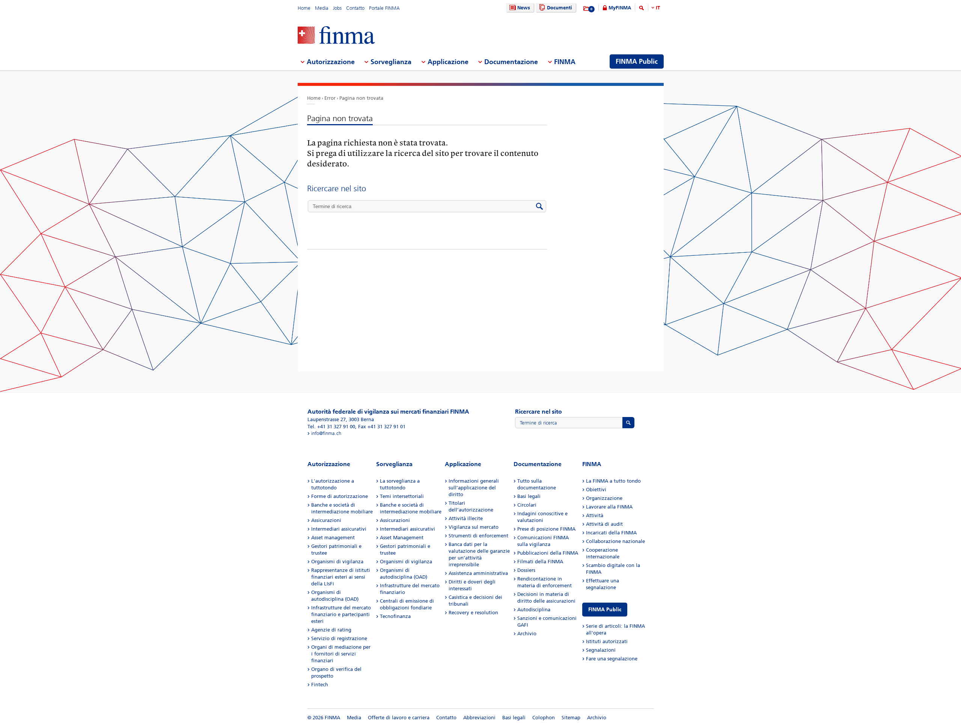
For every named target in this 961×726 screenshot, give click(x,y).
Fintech (319, 684)
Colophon (543, 717)
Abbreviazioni (479, 717)
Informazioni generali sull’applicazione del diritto (474, 487)
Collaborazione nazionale (615, 541)
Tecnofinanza (395, 616)
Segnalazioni (601, 650)
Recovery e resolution (473, 612)
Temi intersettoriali (402, 496)
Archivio (526, 633)
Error (330, 98)
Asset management (333, 537)
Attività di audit (604, 524)
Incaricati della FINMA (611, 533)
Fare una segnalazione (611, 659)
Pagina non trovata (361, 98)
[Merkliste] (586, 8)
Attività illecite (466, 518)
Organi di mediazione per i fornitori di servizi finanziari (341, 653)
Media (321, 8)
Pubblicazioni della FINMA (547, 553)
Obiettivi (596, 489)
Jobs (337, 8)
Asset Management (401, 537)
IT (658, 7)
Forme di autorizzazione (339, 496)
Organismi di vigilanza (337, 561)
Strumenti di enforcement (478, 535)
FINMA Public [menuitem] (637, 61)
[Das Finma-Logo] (336, 35)
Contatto (355, 8)
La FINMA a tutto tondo (613, 481)
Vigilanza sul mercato (474, 527)
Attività (594, 515)
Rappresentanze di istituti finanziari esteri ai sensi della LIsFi (340, 576)
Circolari (526, 505)
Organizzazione (604, 498)
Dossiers (526, 570)
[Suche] (641, 9)
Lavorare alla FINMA (609, 507)
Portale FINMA (384, 8)
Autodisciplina (533, 609)
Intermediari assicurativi (338, 529)
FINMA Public (604, 609)
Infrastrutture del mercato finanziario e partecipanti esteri (341, 614)
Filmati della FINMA (540, 561)
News (523, 7)
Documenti (559, 7)
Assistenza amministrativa (478, 573)
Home (304, 8)
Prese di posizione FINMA (546, 529)
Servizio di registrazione (339, 638)
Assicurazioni (326, 520)
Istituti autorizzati (607, 641)
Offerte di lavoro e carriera (398, 717)
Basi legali (529, 496)
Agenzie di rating (331, 630)
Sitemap (571, 717)
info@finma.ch (326, 433)
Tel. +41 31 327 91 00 (331, 426)
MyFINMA (620, 7)
